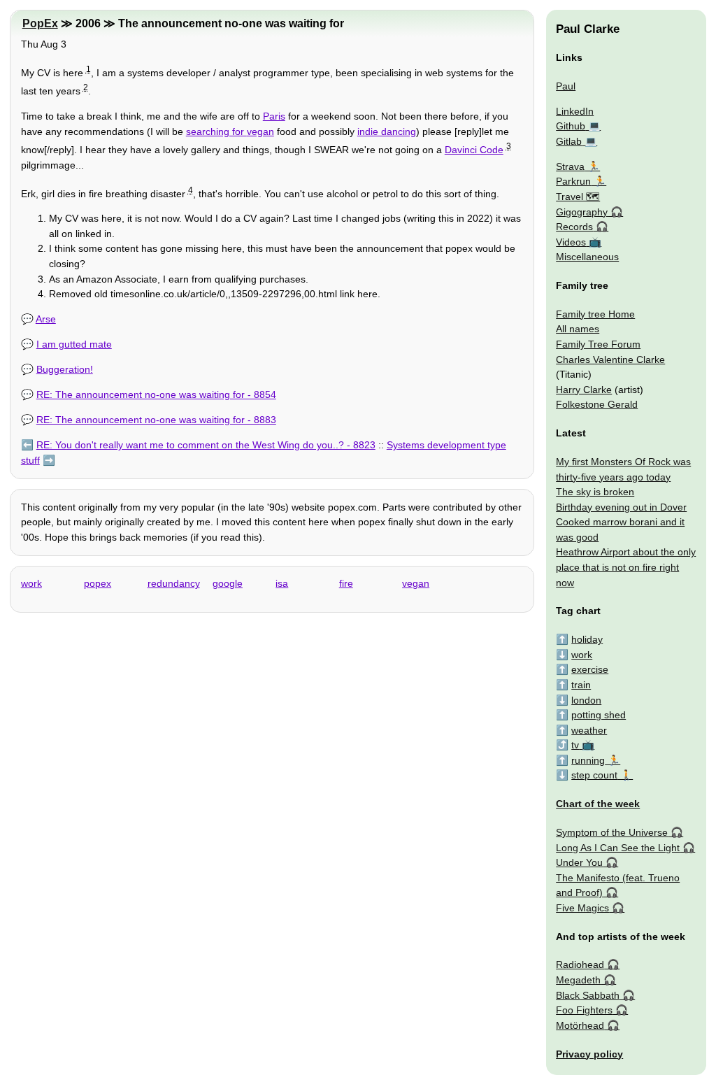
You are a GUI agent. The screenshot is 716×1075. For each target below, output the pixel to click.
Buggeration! (64, 369)
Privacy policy (589, 1054)
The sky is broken (595, 491)
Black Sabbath (588, 995)
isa (281, 583)
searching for (216, 131)
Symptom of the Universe (612, 832)
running (588, 760)
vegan (260, 131)
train (581, 684)
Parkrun (573, 181)
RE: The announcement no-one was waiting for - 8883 (156, 419)
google (228, 583)
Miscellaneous (587, 256)
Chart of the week (598, 803)
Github (570, 125)
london (586, 700)
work (31, 583)
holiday (587, 639)
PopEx (40, 23)
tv (575, 744)
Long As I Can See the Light (618, 847)
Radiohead (580, 964)
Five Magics (582, 907)
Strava (570, 166)
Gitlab (569, 141)
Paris (274, 116)
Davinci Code (474, 149)
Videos (571, 242)
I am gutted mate (74, 344)
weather (589, 730)
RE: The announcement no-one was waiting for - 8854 (156, 394)
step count (594, 775)
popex (97, 583)
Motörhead (580, 1025)
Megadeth (578, 979)
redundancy (174, 583)
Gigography (582, 212)
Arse (46, 319)
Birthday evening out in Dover (621, 507)
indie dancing (386, 131)
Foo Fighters (584, 1010)
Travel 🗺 (578, 196)
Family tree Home (595, 314)
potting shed (598, 714)
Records (574, 226)
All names (577, 328)
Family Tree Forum (598, 344)
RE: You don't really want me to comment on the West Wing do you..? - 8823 (205, 444)
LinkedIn (575, 111)
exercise (589, 669)
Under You (579, 862)
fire (346, 583)
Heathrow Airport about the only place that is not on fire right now (626, 567)
